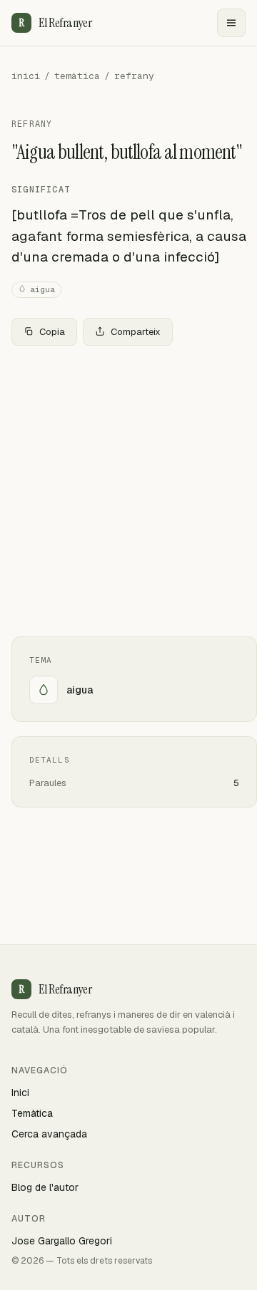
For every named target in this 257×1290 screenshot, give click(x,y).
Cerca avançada (49, 1134)
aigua (42, 289)
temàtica (77, 76)
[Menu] (231, 23)
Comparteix (136, 332)
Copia (52, 332)
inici (25, 76)
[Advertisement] (128, 491)
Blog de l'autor (45, 1187)
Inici (20, 1092)
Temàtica (32, 1113)
